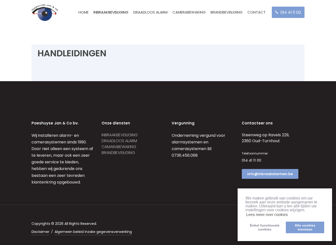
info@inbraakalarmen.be (270, 173)
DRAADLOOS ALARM (150, 12)
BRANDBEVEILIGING (227, 12)
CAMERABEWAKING (189, 12)
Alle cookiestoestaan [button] (305, 227)
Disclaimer (40, 231)
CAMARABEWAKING (119, 147)
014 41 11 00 (251, 160)
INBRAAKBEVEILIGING (110, 12)
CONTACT (256, 12)
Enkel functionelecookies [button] (264, 227)
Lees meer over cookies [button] (267, 215)
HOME (83, 12)
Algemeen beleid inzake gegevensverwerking (93, 231)
